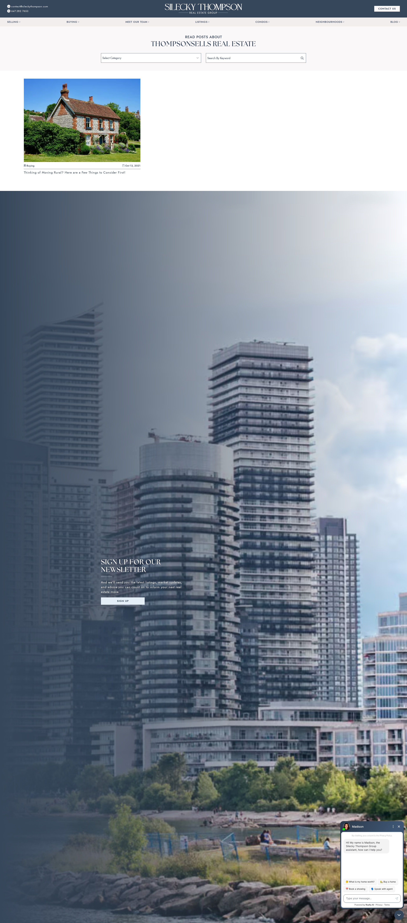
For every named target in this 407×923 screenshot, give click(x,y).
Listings (201, 22)
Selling (12, 22)
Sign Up (123, 601)
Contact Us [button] (387, 9)
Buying (72, 22)
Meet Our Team (136, 22)
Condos (261, 22)
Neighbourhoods (329, 22)
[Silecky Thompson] (203, 8)
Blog (394, 22)
